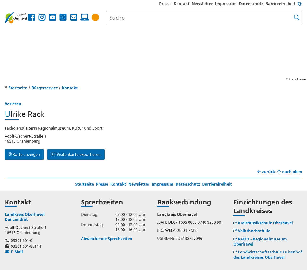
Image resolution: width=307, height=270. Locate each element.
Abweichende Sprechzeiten (106, 238)
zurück (268, 171)
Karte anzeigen (26, 154)
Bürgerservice (44, 87)
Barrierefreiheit (280, 3)
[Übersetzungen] (299, 3)
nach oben (292, 171)
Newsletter (202, 3)
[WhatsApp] (63, 17)
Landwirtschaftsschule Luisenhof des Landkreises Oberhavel (267, 254)
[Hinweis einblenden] (95, 17)
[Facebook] (31, 17)
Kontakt (181, 3)
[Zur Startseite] (16, 17)
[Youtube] (52, 17)
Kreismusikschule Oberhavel (265, 223)
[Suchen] (296, 18)
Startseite (84, 184)
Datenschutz (251, 3)
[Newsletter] (73, 17)
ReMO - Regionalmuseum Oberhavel (260, 241)
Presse (165, 3)
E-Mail (14, 251)
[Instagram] (42, 17)
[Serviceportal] (83, 17)
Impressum (226, 3)
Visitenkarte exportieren (79, 154)
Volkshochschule (254, 231)
